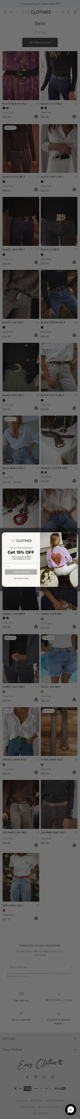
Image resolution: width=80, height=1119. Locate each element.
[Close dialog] (4, 534)
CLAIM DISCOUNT (21, 572)
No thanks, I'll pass (21, 578)
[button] (70, 1109)
